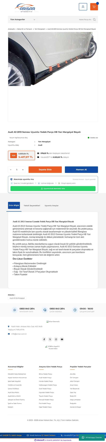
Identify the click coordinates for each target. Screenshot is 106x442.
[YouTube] (62, 339)
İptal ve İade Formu (15, 403)
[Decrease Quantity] (10, 170)
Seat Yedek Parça (45, 389)
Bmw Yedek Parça (45, 374)
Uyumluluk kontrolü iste (54, 188)
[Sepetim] (94, 6)
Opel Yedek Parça (45, 407)
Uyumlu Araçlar (52, 205)
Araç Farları (74, 385)
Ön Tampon (74, 378)
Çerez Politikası (13, 389)
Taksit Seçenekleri (32, 205)
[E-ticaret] (52, 440)
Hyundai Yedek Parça (46, 392)
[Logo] (53, 322)
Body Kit (73, 396)
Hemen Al (81, 169)
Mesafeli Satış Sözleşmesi (17, 374)
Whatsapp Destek (94, 437)
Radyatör (73, 403)
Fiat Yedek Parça (45, 403)
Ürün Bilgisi (14, 205)
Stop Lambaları (75, 400)
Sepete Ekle (45, 169)
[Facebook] (44, 339)
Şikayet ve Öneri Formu (16, 400)
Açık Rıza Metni (13, 392)
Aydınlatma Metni (14, 396)
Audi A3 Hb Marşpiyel (17, 298)
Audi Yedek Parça (45, 378)
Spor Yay (73, 392)
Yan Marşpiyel (44, 142)
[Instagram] (56, 339)
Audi (40, 145)
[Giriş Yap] (83, 6)
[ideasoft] (39, 440)
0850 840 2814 (57, 308)
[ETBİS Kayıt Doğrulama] (53, 353)
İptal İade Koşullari (14, 381)
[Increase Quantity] (22, 170)
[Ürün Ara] (94, 19)
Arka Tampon (75, 381)
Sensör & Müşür (75, 407)
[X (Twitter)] (50, 339)
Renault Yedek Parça (46, 400)
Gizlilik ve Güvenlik (15, 385)
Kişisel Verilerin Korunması (17, 378)
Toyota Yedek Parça (46, 396)
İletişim (10, 407)
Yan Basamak (74, 389)
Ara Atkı (73, 374)
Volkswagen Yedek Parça (48, 385)
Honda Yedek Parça (46, 381)
